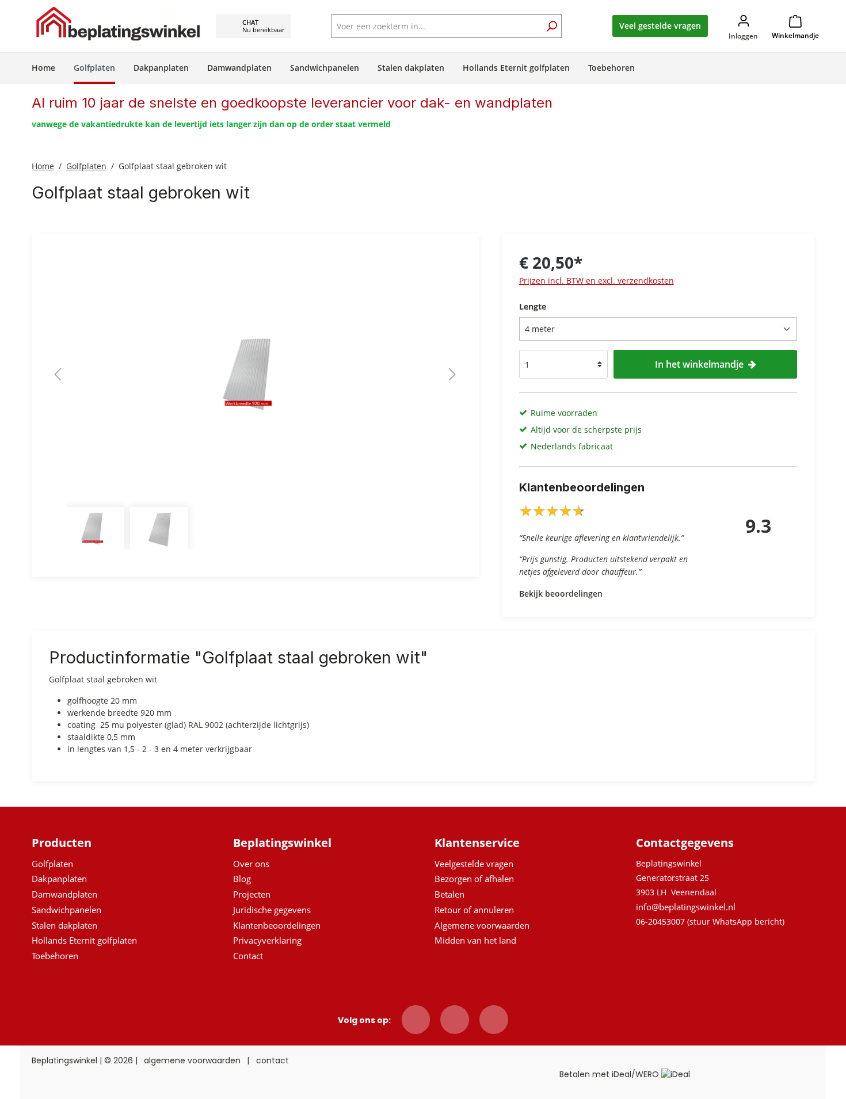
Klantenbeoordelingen (277, 925)
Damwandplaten (64, 894)
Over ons (251, 863)
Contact (248, 955)
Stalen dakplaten (64, 925)
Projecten (251, 894)
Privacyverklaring (267, 940)
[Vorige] (57, 374)
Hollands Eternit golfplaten (84, 940)
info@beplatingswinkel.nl (686, 907)
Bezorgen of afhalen (474, 878)
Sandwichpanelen (66, 909)
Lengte (532, 306)
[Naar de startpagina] (118, 23)
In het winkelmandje (699, 364)
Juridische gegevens (272, 909)
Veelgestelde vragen (474, 863)
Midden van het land (475, 940)
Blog (242, 878)
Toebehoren (55, 955)
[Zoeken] (551, 27)
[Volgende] (452, 374)
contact (272, 1060)
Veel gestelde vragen (660, 25)
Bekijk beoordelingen (561, 593)
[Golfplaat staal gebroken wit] (255, 374)
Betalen (449, 894)
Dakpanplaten (59, 878)
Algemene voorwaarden (482, 925)
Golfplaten (52, 863)
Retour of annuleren (474, 909)
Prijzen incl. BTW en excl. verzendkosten (596, 280)
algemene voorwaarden (192, 1060)
